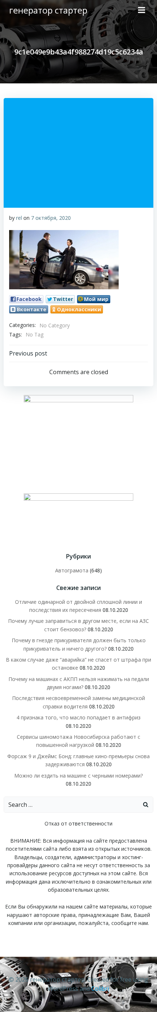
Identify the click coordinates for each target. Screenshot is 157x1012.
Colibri (100, 989)
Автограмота (71, 570)
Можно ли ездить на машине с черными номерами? (78, 775)
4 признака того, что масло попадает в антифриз (78, 717)
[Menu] (141, 10)
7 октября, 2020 (51, 217)
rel (19, 217)
